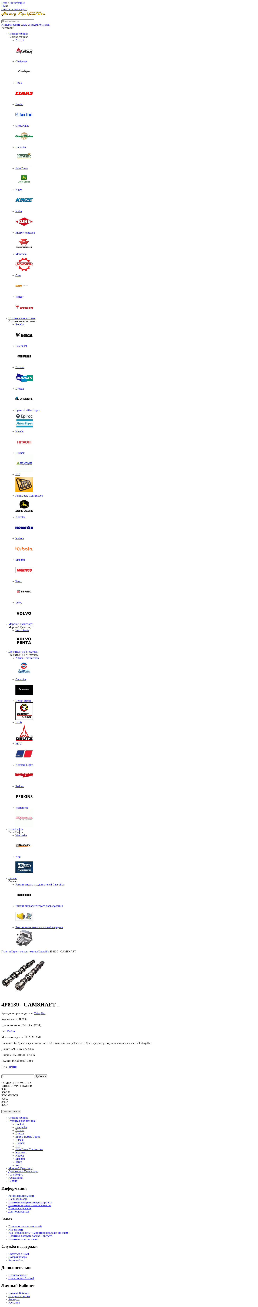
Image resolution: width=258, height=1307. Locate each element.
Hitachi (19, 1139)
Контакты (44, 24)
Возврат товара (17, 1256)
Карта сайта (15, 1260)
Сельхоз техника (18, 33)
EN (3, 6)
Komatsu (20, 1152)
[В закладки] (58, 1006)
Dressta (19, 1133)
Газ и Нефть (15, 829)
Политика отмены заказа (23, 1239)
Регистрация (17, 2)
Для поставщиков (18, 1211)
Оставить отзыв (11, 1111)
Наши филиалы (17, 1198)
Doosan (19, 1130)
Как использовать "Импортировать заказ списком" (38, 1232)
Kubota (19, 1155)
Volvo (18, 1165)
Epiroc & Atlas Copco (27, 1136)
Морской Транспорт (20, 623)
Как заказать (15, 1229)
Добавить (41, 1076)
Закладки (13, 1299)
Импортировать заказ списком (19, 24)
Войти (11, 1031)
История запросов (19, 1296)
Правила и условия (19, 1208)
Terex (18, 1161)
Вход (4, 2)
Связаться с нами (18, 1253)
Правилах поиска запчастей (25, 1226)
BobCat (19, 1124)
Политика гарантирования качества (29, 1205)
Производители (17, 1275)
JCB (17, 1146)
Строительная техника (21, 318)
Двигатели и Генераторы (23, 651)
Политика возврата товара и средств (30, 1202)
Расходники (15, 1177)
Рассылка (14, 1302)
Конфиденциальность (21, 1195)
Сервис (12, 878)
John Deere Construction (29, 1149)
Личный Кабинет (18, 1293)
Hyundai (20, 1142)
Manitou (20, 1158)
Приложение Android (21, 1278)
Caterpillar (21, 1127)
